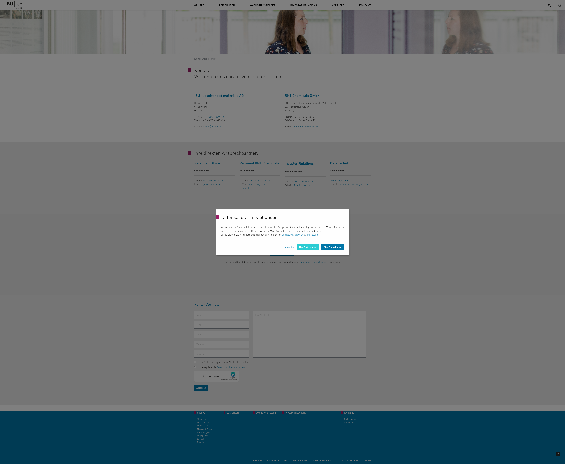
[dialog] (282, 232)
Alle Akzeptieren (333, 246)
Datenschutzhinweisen (293, 234)
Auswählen (288, 246)
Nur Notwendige (308, 246)
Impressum (313, 234)
